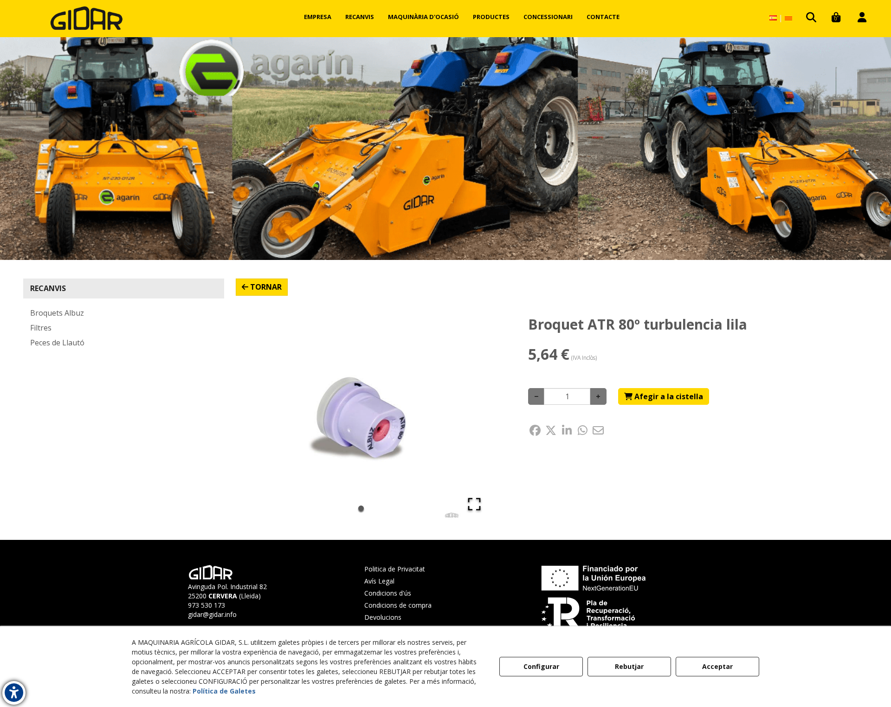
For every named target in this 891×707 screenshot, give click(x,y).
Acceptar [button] (717, 666)
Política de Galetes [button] (224, 691)
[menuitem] (317, 16)
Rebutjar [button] (629, 666)
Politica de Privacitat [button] (394, 568)
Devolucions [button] (382, 617)
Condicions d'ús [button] (387, 593)
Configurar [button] (541, 666)
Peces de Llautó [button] (57, 342)
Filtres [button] (41, 328)
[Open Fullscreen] (474, 504)
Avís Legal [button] (379, 581)
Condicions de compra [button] (398, 605)
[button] (87, 18)
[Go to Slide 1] (361, 508)
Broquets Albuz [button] (57, 313)
